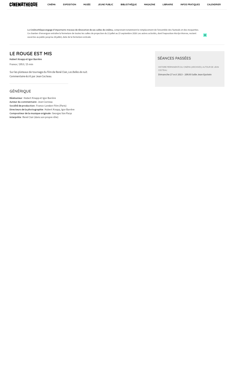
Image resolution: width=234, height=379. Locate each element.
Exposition (69, 4)
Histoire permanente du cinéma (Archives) (180, 67)
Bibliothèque (129, 4)
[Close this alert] (205, 35)
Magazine (149, 4)
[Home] (23, 4)
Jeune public (105, 4)
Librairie (168, 4)
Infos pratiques (190, 4)
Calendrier (214, 4)
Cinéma (51, 4)
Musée (87, 4)
